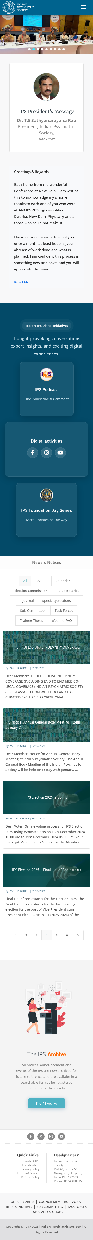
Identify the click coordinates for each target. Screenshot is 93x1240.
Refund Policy (30, 1177)
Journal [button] (28, 600)
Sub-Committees (50, 1206)
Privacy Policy (30, 1169)
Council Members (53, 1202)
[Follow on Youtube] (61, 1136)
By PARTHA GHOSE (17, 668)
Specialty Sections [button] (56, 600)
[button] (29, 49)
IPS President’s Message (46, 111)
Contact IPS (31, 1161)
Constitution (30, 1165)
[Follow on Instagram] (51, 1136)
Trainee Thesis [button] (31, 620)
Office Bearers (22, 1202)
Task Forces (77, 1206)
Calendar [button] (63, 580)
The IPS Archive (46, 1103)
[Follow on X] (41, 1136)
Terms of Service (28, 1173)
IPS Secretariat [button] (67, 590)
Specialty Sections (48, 1211)
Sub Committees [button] (33, 610)
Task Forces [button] (64, 610)
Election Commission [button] (30, 590)
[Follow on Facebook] (30, 1136)
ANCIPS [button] (41, 580)
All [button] (25, 580)
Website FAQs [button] (62, 620)
